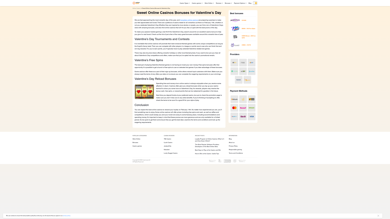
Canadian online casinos (189, 20)
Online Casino (136, 8)
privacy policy (66, 215)
